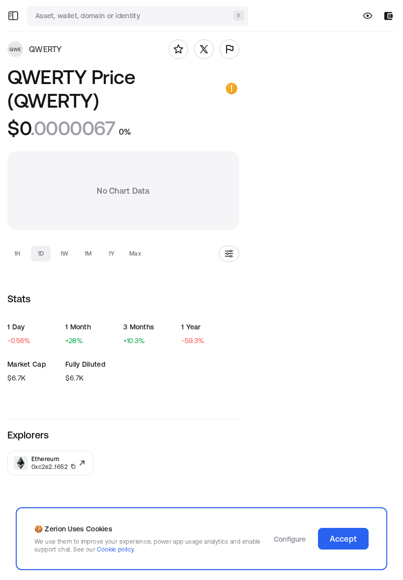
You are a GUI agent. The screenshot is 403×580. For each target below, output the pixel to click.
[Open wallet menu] (388, 16)
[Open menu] (13, 16)
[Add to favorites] (178, 49)
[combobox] (138, 16)
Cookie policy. (116, 549)
